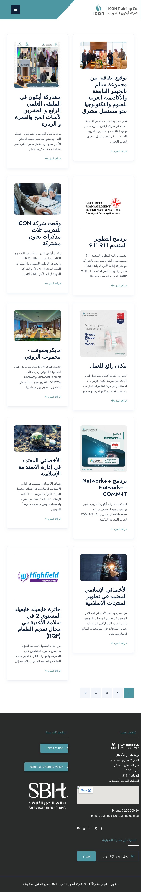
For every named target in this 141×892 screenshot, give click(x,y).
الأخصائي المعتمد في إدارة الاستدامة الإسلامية (39, 466)
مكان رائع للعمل (108, 366)
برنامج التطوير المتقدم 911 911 (108, 242)
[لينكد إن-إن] (90, 828)
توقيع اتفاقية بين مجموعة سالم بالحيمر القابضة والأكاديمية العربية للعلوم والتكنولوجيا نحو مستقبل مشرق (104, 94)
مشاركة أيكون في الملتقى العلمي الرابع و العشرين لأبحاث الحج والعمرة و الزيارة (38, 110)
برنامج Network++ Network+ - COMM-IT (104, 487)
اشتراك (86, 856)
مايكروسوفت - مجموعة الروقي (42, 353)
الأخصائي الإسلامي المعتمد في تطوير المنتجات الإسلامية (106, 596)
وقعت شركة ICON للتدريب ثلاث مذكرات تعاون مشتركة (39, 233)
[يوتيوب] (78, 828)
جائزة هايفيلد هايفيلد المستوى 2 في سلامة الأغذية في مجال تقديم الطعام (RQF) (37, 622)
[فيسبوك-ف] (102, 828)
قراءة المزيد (120, 151)
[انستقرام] (84, 828)
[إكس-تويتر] (96, 828)
